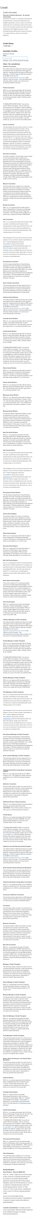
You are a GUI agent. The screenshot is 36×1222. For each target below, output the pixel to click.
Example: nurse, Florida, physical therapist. (16, 60)
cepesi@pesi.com (7, 246)
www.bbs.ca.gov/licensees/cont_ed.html (14, 77)
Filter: (5, 55)
